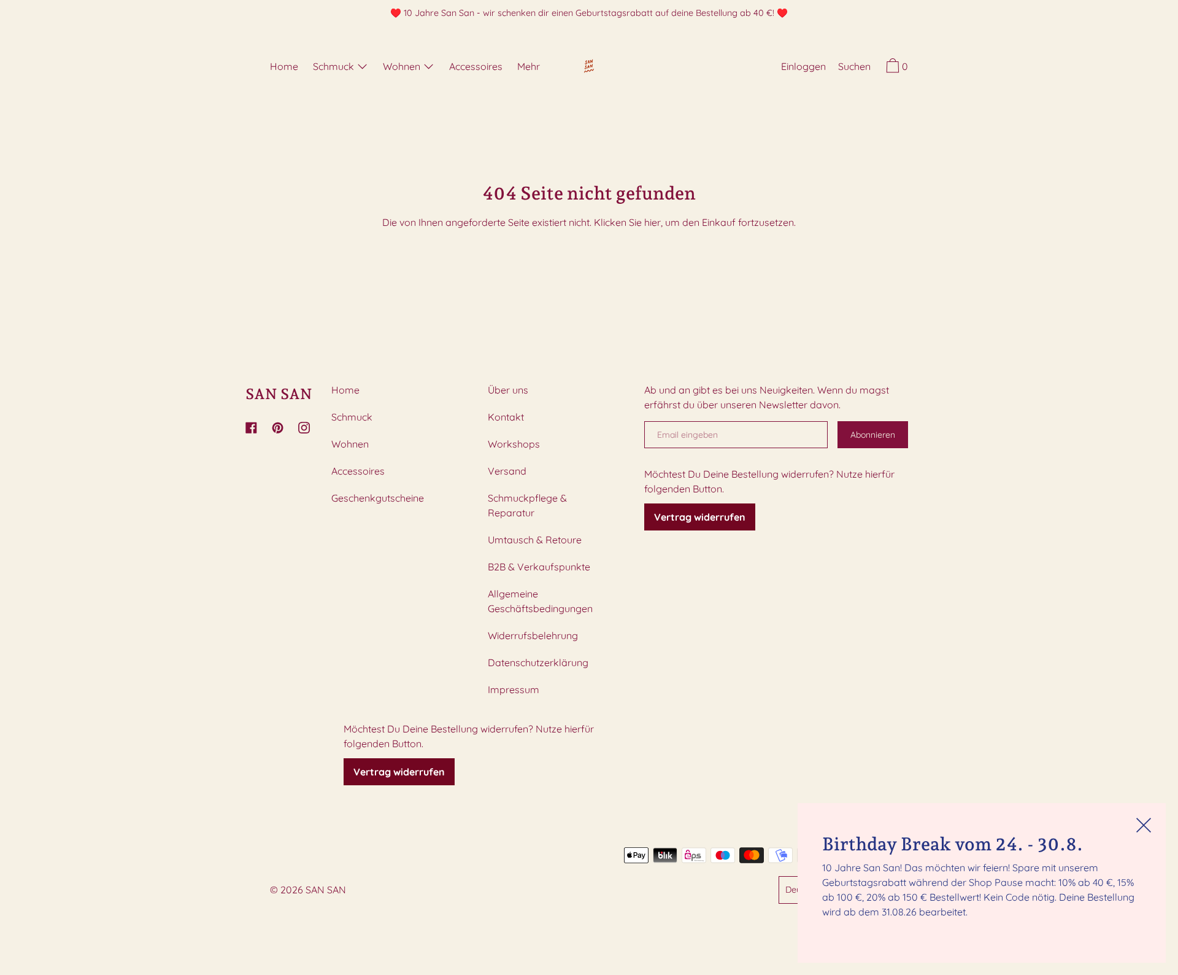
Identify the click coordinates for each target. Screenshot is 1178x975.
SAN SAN (278, 394)
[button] (854, 68)
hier (652, 222)
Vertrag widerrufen (399, 772)
